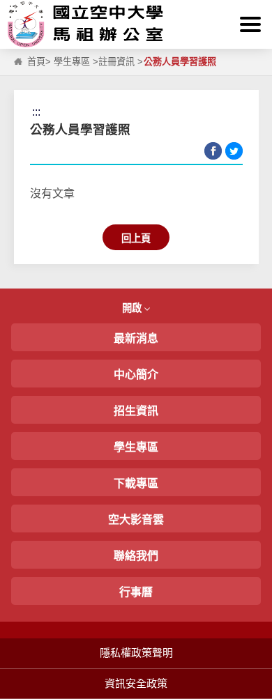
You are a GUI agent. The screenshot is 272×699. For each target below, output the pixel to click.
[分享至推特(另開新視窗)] (234, 151)
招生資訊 (136, 411)
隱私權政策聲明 (136, 653)
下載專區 (136, 483)
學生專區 (72, 61)
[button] (250, 24)
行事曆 (136, 592)
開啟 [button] (133, 308)
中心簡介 (136, 375)
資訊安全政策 (136, 683)
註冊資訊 (116, 61)
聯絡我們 (136, 556)
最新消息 (136, 338)
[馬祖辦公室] (136, 24)
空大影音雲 (136, 519)
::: (13, 8)
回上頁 (136, 238)
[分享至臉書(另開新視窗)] (213, 151)
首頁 (36, 61)
